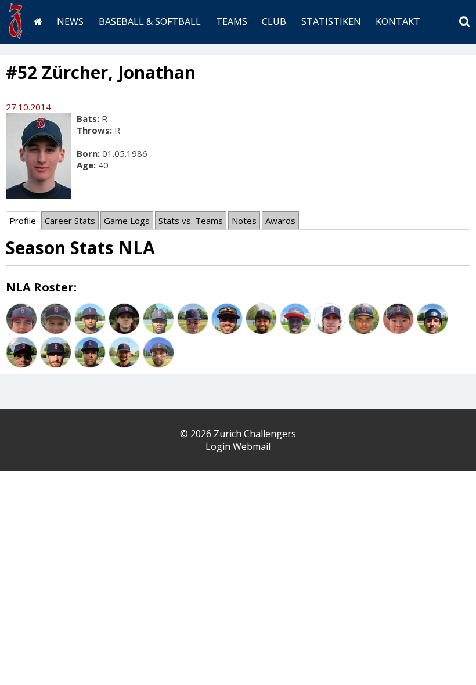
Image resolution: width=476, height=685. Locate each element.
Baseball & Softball (150, 21)
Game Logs (127, 220)
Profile (22, 220)
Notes (244, 220)
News (70, 21)
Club (274, 21)
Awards (280, 220)
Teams (231, 21)
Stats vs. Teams (190, 220)
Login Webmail (238, 446)
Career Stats (70, 220)
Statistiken (331, 21)
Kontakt (398, 21)
